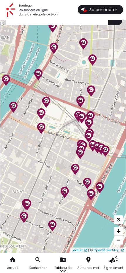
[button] (27, 209)
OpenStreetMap (106, 250)
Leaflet (77, 250)
